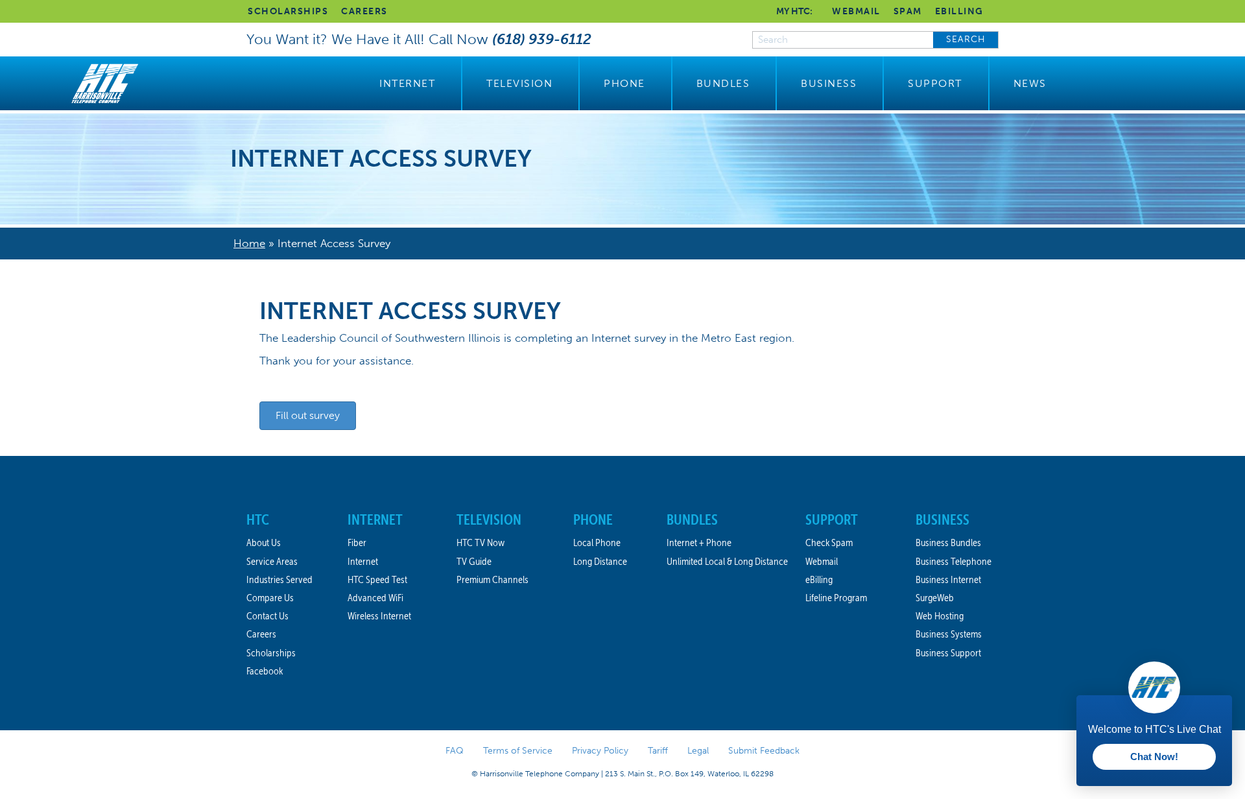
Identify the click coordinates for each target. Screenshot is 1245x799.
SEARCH (966, 39)
